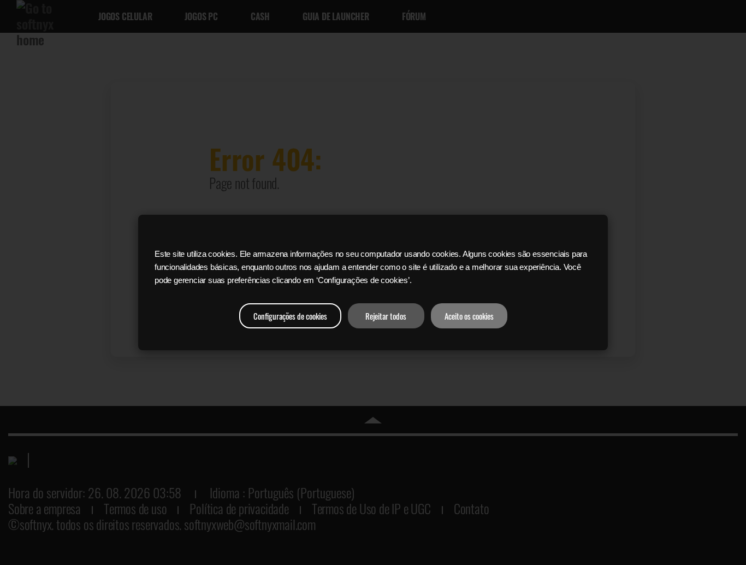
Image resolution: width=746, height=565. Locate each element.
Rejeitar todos (385, 316)
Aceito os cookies (469, 316)
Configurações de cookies (290, 316)
